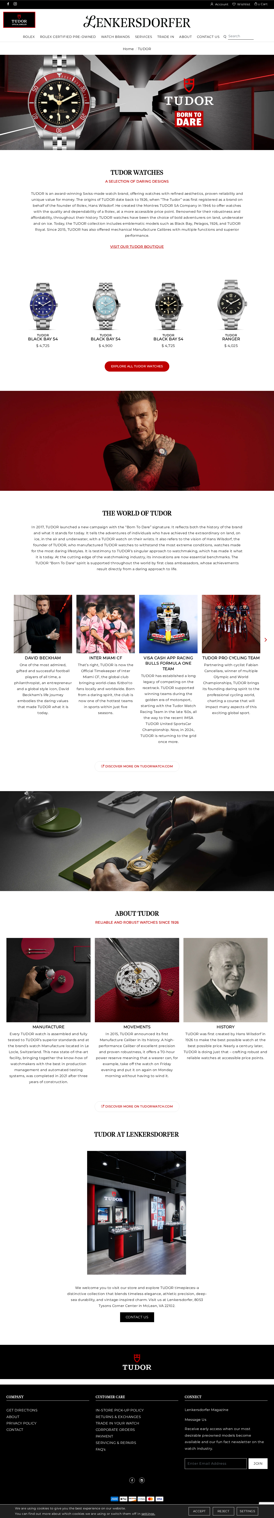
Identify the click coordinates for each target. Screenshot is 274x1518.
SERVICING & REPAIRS (116, 1443)
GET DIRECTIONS (21, 1410)
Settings (247, 1511)
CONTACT (14, 1430)
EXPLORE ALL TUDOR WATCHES (137, 366)
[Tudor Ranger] (231, 301)
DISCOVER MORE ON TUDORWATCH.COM (139, 766)
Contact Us (137, 1317)
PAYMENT (104, 1436)
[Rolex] (255, 20)
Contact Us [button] (208, 37)
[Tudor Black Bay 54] (43, 301)
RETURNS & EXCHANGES (118, 1417)
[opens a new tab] (8, 4)
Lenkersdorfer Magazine (206, 1410)
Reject (223, 1511)
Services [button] (143, 37)
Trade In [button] (165, 37)
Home (128, 49)
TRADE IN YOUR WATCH (117, 1423)
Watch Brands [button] (115, 37)
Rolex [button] (29, 37)
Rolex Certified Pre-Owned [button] (68, 37)
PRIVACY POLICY (21, 1423)
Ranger (231, 337)
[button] (225, 37)
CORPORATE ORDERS (115, 1430)
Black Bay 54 (43, 337)
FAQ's (101, 1449)
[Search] (241, 36)
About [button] (185, 37)
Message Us (195, 1420)
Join (258, 1463)
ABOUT (12, 1417)
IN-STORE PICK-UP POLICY (120, 1410)
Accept (199, 1511)
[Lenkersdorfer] (137, 21)
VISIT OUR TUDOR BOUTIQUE (137, 247)
